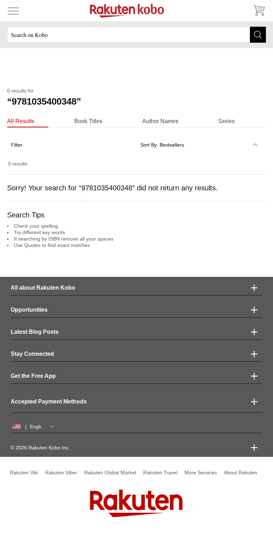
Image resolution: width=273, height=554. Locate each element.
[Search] (258, 35)
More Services (200, 472)
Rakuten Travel (160, 472)
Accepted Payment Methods (49, 402)
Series (226, 121)
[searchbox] (136, 35)
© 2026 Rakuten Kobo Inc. (40, 447)
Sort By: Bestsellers (162, 145)
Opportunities (29, 310)
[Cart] (259, 10)
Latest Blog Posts (35, 332)
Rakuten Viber (61, 472)
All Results (20, 121)
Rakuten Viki (24, 472)
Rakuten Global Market (110, 472)
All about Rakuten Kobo (43, 288)
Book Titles (88, 121)
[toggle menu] (13, 10)
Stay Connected (32, 354)
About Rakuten (240, 472)
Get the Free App (33, 376)
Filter (16, 145)
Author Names (160, 121)
